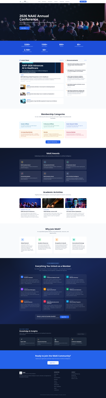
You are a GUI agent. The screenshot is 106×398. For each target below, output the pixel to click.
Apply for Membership (52, 142)
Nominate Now (24, 28)
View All (61, 60)
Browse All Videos (81, 334)
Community (44, 1)
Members (56, 379)
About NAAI (56, 374)
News (55, 375)
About (39, 1)
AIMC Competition (57, 386)
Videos (55, 388)
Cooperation (67, 1)
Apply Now (63, 317)
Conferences (56, 390)
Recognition (50, 1)
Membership (62, 1)
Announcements (57, 377)
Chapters (55, 382)
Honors (55, 381)
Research (55, 1)
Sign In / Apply (83, 1)
